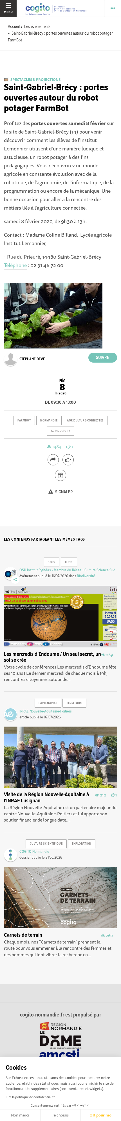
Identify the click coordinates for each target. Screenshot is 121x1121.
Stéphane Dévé (32, 359)
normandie (48, 421)
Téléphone (15, 265)
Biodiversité (86, 576)
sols (51, 562)
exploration (81, 844)
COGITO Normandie (34, 851)
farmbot (24, 421)
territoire (74, 703)
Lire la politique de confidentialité (30, 1097)
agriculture (60, 431)
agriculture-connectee (85, 421)
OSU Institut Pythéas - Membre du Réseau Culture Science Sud (67, 570)
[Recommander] (68, 459)
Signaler (63, 492)
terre (69, 562)
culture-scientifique (46, 844)
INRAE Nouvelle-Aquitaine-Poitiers (45, 711)
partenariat (48, 703)
